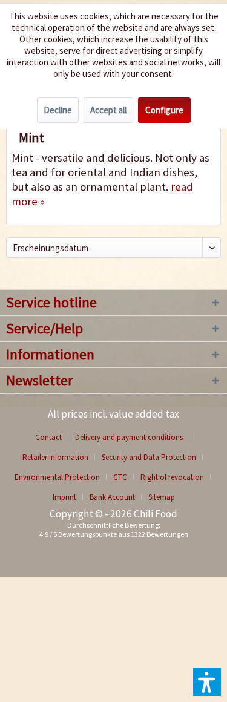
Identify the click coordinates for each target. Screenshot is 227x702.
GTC (120, 477)
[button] (207, 682)
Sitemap (161, 497)
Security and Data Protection (149, 457)
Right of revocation (172, 477)
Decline (58, 110)
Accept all (108, 110)
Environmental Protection (57, 477)
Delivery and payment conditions (129, 437)
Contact (48, 437)
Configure (164, 110)
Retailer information (55, 457)
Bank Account (112, 497)
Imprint (64, 497)
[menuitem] (53, 437)
